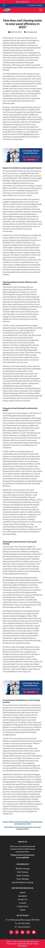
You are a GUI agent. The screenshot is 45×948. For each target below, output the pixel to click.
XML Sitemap (22, 946)
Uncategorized (31, 32)
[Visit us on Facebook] (17, 932)
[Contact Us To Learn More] (22, 2)
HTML (35, 943)
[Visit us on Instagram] (11, 932)
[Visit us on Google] (22, 932)
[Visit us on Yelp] (28, 932)
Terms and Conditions (24, 943)
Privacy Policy (11, 943)
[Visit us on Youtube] (34, 932)
